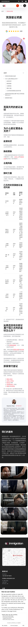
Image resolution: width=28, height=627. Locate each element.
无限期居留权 (12, 345)
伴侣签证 (12, 386)
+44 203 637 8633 (6, 575)
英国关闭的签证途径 (10, 76)
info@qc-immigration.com (8, 578)
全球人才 (16, 157)
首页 (2, 11)
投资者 (22, 349)
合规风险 (9, 86)
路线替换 (9, 83)
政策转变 (9, 81)
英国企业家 (16, 349)
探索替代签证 (8, 98)
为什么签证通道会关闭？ (11, 78)
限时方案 (9, 88)
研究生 (8, 382)
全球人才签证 (10, 381)
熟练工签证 (10, 379)
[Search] (21, 5)
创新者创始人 (10, 384)
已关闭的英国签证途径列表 (14, 90)
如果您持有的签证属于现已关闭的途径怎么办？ (14, 94)
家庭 (8, 386)
